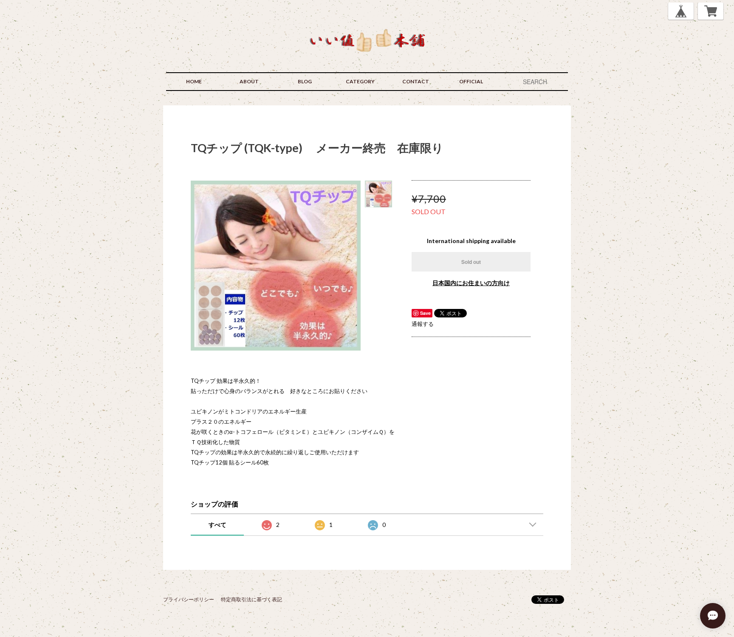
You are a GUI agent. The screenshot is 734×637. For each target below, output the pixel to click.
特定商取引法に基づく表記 (251, 599)
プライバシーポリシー (188, 599)
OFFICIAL (471, 81)
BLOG (305, 81)
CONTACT (415, 81)
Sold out (471, 262)
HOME (194, 81)
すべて (217, 524)
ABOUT (249, 81)
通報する (423, 323)
